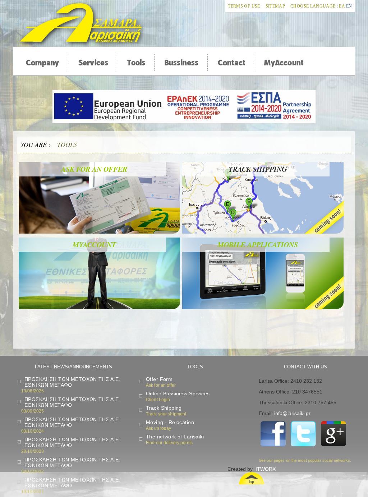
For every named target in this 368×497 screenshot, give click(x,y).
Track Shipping (164, 408)
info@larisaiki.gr (292, 413)
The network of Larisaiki (175, 437)
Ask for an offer (94, 169)
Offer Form (159, 379)
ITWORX (266, 469)
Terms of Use (244, 6)
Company (42, 62)
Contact (231, 62)
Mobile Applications (257, 244)
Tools (136, 62)
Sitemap (275, 6)
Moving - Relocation (170, 422)
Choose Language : (314, 6)
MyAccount (283, 62)
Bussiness (182, 62)
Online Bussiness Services (178, 393)
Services (93, 62)
